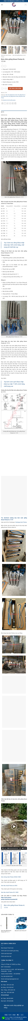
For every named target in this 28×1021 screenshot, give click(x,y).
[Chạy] (3, 848)
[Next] (24, 27)
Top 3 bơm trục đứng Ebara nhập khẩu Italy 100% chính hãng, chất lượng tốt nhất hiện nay (14, 245)
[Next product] (2, 66)
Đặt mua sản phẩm (15, 88)
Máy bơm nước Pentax (6, 55)
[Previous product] (5, 66)
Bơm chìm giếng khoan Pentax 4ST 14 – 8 (6, 931)
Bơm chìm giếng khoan (10, 94)
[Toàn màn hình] (25, 848)
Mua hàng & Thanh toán (7, 948)
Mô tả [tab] (2, 112)
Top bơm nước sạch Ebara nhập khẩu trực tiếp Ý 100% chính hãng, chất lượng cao (14, 384)
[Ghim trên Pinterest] (13, 103)
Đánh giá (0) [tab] (4, 115)
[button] (2, 4)
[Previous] (3, 27)
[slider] (13, 848)
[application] (14, 826)
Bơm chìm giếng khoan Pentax (12, 96)
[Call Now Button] (3, 1018)
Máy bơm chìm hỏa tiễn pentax (9, 100)
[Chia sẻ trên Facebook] (5, 103)
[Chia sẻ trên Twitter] (7, 103)
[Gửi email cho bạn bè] (10, 103)
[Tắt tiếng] (23, 848)
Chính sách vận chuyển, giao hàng (9, 950)
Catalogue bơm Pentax (21, 522)
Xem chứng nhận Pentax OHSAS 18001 (11, 877)
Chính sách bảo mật (6, 956)
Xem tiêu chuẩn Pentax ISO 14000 (9, 892)
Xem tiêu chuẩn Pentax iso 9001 (9, 885)
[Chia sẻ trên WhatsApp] (2, 103)
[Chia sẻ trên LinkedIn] (15, 103)
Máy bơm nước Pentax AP (20, 930)
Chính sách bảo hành (6, 953)
